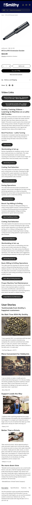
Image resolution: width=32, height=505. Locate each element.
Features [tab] (23, 488)
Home (2, 15)
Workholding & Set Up (9, 162)
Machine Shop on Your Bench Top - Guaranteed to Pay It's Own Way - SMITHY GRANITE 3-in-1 (16, 98)
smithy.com (4, 48)
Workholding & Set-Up (9, 258)
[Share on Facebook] (9, 85)
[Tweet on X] (6, 85)
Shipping (3, 56)
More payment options (16, 74)
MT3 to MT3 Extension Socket (11, 15)
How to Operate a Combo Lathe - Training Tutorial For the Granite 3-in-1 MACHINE (16, 104)
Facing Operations (8, 199)
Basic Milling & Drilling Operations (12, 278)
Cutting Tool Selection (9, 238)
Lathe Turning (7, 144)
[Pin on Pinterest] (12, 85)
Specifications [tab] (15, 488)
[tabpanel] (16, 496)
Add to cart (21, 66)
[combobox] (16, 10)
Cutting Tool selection (9, 181)
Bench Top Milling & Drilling (10, 217)
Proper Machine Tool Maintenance (12, 296)
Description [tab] (4, 488)
